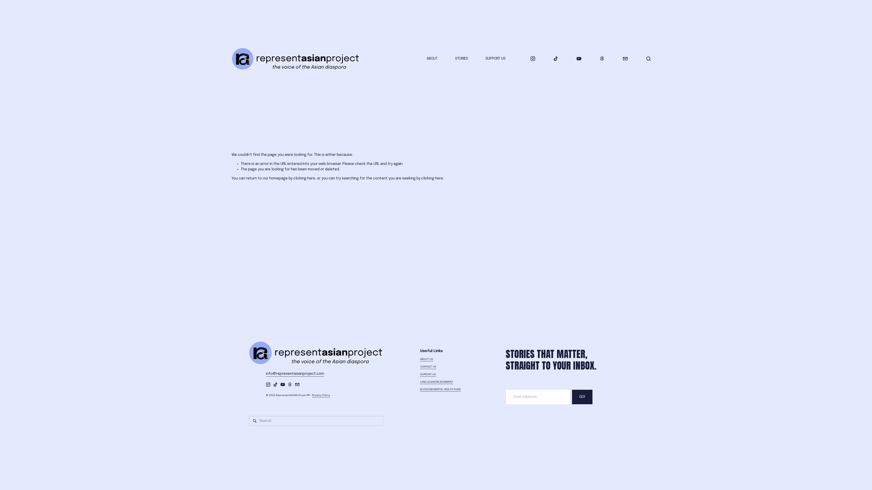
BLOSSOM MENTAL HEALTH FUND (440, 389)
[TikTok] (556, 58)
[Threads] (602, 58)
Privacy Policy (321, 395)
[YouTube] (579, 58)
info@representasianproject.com (295, 374)
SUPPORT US (495, 59)
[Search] (649, 59)
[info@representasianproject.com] (625, 58)
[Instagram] (533, 58)
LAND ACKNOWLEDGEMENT (436, 382)
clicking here (304, 178)
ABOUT (432, 59)
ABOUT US (426, 359)
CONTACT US (428, 366)
